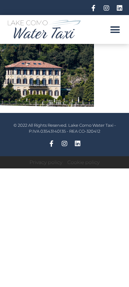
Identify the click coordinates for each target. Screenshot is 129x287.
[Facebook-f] (93, 8)
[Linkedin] (119, 8)
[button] (115, 29)
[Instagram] (106, 8)
